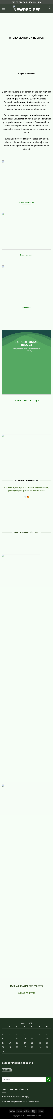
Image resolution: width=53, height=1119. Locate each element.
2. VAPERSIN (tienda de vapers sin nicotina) (20, 1101)
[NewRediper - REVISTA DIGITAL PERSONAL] (26, 9)
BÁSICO (7, 1070)
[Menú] (3, 9)
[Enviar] (48, 1079)
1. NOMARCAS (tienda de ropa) (15, 1097)
